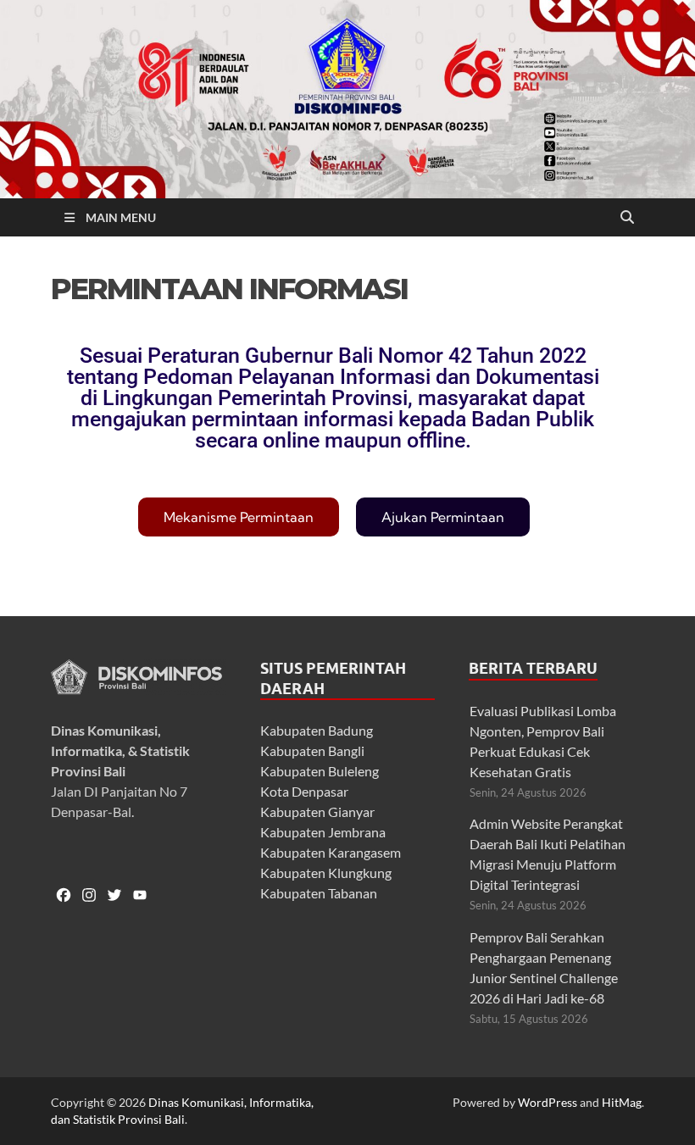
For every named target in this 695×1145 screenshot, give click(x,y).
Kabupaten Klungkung (326, 872)
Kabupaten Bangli (312, 750)
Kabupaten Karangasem (330, 852)
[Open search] (627, 217)
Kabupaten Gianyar (317, 811)
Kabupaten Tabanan (318, 893)
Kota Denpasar (304, 791)
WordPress (547, 1102)
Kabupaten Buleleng (319, 771)
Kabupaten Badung (316, 730)
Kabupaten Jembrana (323, 832)
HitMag (622, 1102)
